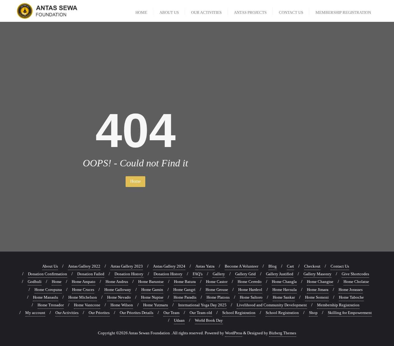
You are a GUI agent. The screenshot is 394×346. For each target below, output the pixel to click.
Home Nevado (119, 297)
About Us (50, 266)
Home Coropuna (48, 289)
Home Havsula (284, 289)
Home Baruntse (151, 281)
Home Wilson (122, 305)
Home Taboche (351, 297)
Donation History (129, 274)
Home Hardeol (250, 289)
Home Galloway (117, 289)
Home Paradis (185, 297)
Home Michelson (82, 297)
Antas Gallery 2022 (84, 266)
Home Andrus (117, 281)
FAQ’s (198, 274)
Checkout (312, 266)
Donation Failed (90, 274)
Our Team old (201, 312)
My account (35, 312)
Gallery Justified (279, 274)
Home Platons (218, 297)
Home (135, 181)
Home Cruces (83, 289)
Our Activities (66, 312)
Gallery (219, 274)
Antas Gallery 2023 (127, 266)
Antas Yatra (205, 266)
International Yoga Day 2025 (202, 305)
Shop (313, 312)
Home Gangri (184, 289)
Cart (290, 266)
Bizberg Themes (282, 333)
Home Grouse (217, 289)
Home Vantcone (87, 305)
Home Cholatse (356, 281)
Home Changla (284, 281)
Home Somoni (317, 297)
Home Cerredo (250, 281)
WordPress (233, 333)
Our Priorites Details (136, 312)
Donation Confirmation (47, 274)
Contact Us (340, 266)
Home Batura (185, 281)
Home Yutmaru (155, 305)
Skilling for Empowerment (350, 312)
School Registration (238, 312)
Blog (272, 266)
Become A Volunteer (241, 266)
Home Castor (216, 281)
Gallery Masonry (318, 274)
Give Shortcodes (355, 274)
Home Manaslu (45, 297)
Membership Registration (338, 305)
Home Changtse (320, 281)
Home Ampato (83, 281)
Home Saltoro (251, 297)
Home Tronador (51, 305)
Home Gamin (152, 289)
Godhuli (35, 281)
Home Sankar (284, 297)
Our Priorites (99, 312)
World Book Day (209, 320)
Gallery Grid (245, 274)
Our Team (171, 312)
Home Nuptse (152, 297)
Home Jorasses (351, 289)
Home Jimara (317, 289)
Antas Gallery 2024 (169, 266)
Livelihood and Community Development (272, 305)
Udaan (179, 320)
